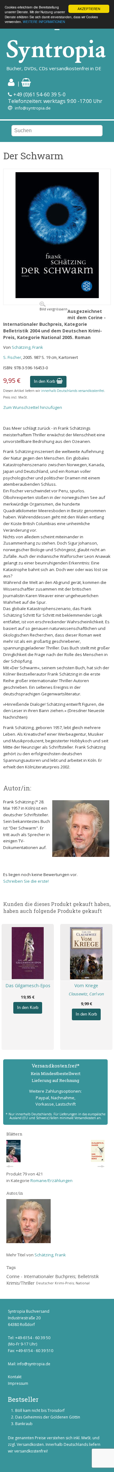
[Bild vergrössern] (57, 296)
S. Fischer (12, 357)
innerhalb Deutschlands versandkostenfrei (72, 390)
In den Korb (45, 381)
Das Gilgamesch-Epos (27, 985)
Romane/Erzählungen (51, 1180)
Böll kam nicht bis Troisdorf (40, 1410)
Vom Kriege (86, 985)
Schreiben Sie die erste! (26, 881)
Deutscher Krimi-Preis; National (63, 1283)
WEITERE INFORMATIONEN (44, 21)
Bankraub (24, 1423)
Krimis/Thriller (20, 1283)
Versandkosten (30, 1444)
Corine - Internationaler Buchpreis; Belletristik (52, 1276)
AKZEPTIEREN (89, 8)
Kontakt (15, 1376)
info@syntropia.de (33, 108)
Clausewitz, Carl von (86, 994)
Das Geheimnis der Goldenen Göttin (47, 1417)
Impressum (18, 1383)
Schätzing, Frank (27, 347)
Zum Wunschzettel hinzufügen (32, 407)
